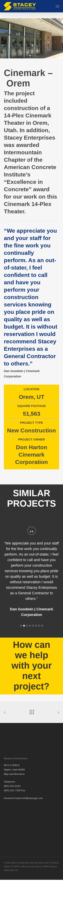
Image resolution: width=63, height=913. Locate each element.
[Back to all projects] (31, 711)
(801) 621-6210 (12, 786)
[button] (57, 6)
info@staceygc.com (32, 798)
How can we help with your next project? (31, 665)
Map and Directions (14, 774)
